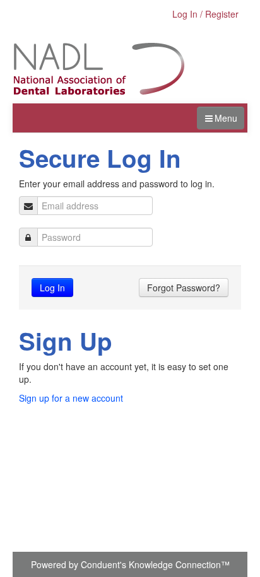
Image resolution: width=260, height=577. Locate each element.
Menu (226, 118)
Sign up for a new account (71, 398)
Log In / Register (205, 14)
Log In (52, 287)
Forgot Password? (183, 287)
